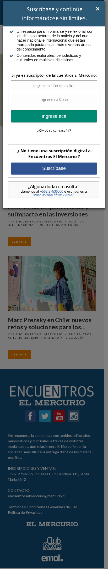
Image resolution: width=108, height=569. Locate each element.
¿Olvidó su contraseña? (54, 130)
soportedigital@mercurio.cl (53, 194)
